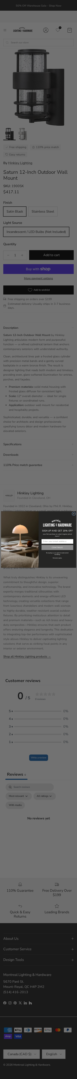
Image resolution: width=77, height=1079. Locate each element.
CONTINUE (57, 547)
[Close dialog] (73, 513)
